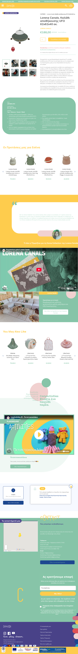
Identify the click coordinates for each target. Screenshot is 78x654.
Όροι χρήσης (43, 629)
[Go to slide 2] (15, 63)
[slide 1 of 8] (20, 35)
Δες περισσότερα (20, 466)
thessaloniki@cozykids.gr (54, 555)
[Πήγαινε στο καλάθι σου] (71, 6)
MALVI (14, 640)
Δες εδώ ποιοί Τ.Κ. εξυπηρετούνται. (48, 49)
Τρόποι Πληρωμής (45, 638)
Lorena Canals (45, 28)
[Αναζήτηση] (66, 6)
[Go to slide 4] (33, 63)
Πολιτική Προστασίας (46, 632)
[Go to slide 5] (6, 72)
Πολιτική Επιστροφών (46, 641)
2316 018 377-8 (44, 549)
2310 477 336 (44, 544)
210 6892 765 (55, 549)
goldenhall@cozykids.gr (53, 557)
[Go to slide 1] (6, 63)
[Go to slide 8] (33, 72)
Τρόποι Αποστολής (45, 635)
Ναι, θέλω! (58, 594)
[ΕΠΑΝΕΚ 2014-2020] (25, 650)
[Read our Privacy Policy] (75, 610)
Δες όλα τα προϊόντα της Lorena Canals (55, 312)
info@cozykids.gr (48, 553)
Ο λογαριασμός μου (45, 626)
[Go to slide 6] (15, 72)
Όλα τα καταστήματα (57, 562)
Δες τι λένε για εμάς (13, 502)
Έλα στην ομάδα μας (45, 644)
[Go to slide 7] (24, 72)
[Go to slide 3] (24, 63)
